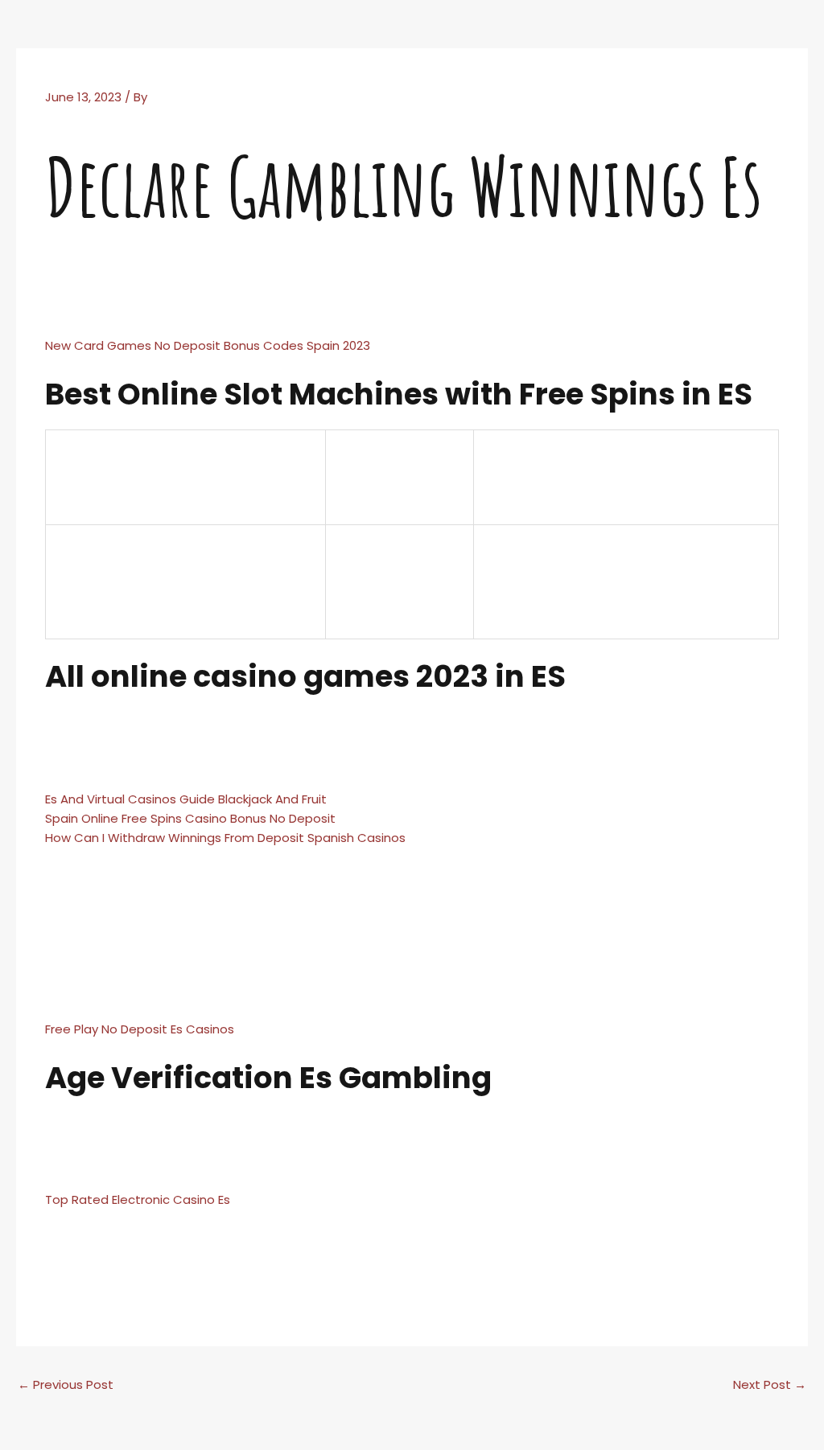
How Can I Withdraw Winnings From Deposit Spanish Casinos (225, 837)
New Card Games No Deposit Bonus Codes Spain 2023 (207, 345)
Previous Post (65, 1384)
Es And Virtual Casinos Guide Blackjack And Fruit (186, 799)
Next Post (769, 1384)
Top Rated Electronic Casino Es (137, 1199)
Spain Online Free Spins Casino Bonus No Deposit (190, 818)
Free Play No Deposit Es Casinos (139, 1029)
